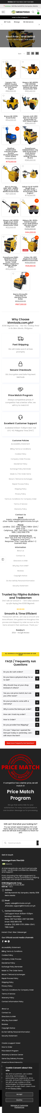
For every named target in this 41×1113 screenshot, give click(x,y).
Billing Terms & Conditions (20, 449)
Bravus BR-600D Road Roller (11, 117)
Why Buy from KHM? (20, 566)
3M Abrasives (28, 22)
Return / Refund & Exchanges (20, 479)
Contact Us (20, 556)
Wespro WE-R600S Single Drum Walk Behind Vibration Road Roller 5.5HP (10, 222)
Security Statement (20, 586)
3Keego (17, 22)
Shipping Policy (20, 489)
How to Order (7, 1047)
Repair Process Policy (20, 484)
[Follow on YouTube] (6, 941)
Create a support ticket (11, 1043)
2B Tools (7, 22)
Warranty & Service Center (12, 1055)
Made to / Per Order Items (20, 474)
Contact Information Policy (12, 1002)
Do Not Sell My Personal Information (20, 581)
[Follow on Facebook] (3, 941)
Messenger (22, 932)
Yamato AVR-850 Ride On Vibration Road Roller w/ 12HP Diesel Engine (30, 118)
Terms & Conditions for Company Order (21, 499)
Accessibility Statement (20, 444)
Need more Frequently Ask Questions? (20, 743)
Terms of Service (20, 504)
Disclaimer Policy (20, 464)
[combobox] (22, 843)
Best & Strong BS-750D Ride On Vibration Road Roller (20, 296)
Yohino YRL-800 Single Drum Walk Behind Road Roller (30, 259)
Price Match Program (10, 1051)
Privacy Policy (16, 1088)
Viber (15, 932)
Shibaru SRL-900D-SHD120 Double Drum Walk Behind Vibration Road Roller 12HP (30, 223)
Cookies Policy (20, 454)
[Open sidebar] (3, 559)
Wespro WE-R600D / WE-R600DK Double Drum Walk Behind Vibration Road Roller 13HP (30, 85)
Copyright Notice (20, 576)
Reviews (20, 571)
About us (20, 551)
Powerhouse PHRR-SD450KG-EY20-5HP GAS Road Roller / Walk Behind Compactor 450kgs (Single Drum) (11, 262)
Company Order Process (20, 459)
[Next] (39, 24)
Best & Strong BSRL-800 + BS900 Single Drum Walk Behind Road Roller (11, 189)
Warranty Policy (20, 509)
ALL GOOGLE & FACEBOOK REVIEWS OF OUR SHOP (20, 654)
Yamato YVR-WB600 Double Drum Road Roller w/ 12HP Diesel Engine (11, 85)
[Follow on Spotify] (9, 941)
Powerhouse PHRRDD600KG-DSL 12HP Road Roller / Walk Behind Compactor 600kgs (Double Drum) (30, 153)
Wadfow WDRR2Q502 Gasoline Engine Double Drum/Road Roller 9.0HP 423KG (10, 152)
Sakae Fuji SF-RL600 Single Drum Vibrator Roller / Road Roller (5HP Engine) (30, 190)
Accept (19, 1094)
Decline (19, 1100)
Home (9, 39)
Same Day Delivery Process (12, 1058)
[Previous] (2, 24)
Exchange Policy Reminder (20, 469)
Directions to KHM (20, 561)
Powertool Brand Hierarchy (12, 1062)
